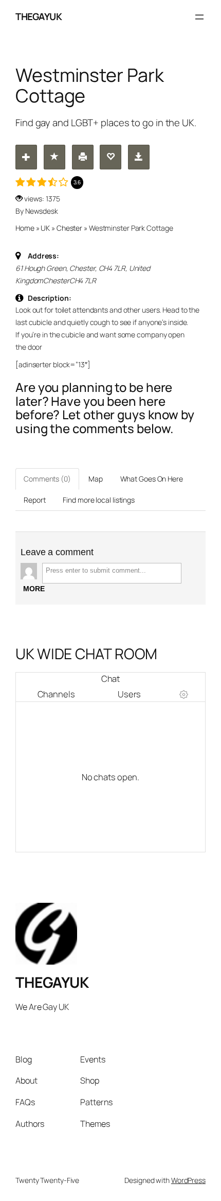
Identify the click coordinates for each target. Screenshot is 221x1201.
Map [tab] (95, 479)
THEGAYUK (38, 16)
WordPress (188, 1180)
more (34, 589)
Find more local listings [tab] (99, 500)
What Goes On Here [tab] (151, 479)
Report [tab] (34, 500)
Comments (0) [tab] (47, 479)
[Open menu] (199, 17)
